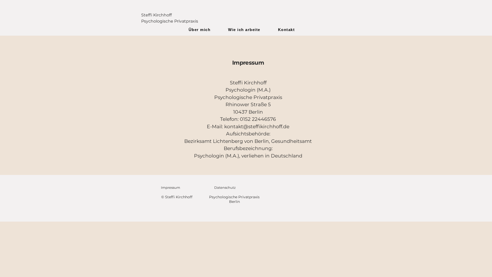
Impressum (170, 187)
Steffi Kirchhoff (156, 15)
